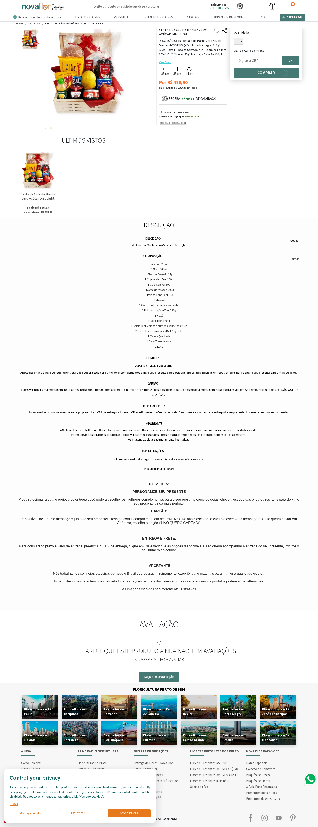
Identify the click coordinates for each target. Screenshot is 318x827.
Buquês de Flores (159, 17)
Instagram (264, 818)
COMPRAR (266, 72)
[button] (239, 6)
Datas (263, 17)
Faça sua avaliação (159, 677)
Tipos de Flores (87, 17)
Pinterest (293, 818)
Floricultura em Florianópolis (115, 737)
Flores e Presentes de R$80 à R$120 (214, 769)
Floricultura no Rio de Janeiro (157, 711)
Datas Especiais (256, 763)
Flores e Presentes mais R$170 (210, 781)
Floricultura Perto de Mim (159, 689)
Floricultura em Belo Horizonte (277, 737)
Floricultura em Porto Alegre (234, 711)
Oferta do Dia (199, 787)
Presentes (122, 17)
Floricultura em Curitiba (154, 737)
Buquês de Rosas (258, 775)
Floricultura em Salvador (115, 711)
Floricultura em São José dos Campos (276, 711)
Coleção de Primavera (260, 769)
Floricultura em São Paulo (38, 711)
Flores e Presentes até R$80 (209, 763)
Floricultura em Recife (194, 711)
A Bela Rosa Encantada (261, 787)
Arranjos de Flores (228, 17)
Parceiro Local (191, 116)
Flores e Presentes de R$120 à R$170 (214, 775)
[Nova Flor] (42, 6)
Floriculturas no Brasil (92, 763)
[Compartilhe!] (224, 31)
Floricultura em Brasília (234, 737)
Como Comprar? (31, 763)
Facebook (250, 818)
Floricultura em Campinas (75, 711)
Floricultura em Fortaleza (75, 737)
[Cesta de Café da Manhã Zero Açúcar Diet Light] (38, 171)
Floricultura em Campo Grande (194, 737)
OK (290, 61)
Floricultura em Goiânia (35, 737)
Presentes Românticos (261, 793)
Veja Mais (165, 62)
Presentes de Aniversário (263, 798)
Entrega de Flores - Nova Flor (153, 763)
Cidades (193, 17)
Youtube (278, 818)
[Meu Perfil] (256, 6)
